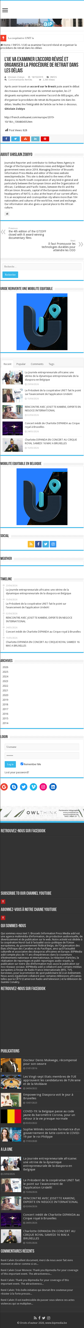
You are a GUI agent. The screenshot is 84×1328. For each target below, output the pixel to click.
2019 (5, 699)
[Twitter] (45, 544)
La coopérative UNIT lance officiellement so (32, 38)
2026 (5, 667)
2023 (5, 681)
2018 (5, 704)
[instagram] (53, 544)
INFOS (16, 44)
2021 (5, 690)
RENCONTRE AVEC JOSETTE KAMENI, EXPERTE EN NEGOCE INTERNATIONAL (50, 1200)
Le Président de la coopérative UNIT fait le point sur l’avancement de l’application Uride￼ (51, 1183)
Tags (51, 364)
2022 (5, 685)
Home (6, 44)
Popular (21, 364)
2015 (5, 718)
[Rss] (31, 544)
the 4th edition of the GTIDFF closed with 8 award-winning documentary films (27, 233)
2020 (5, 695)
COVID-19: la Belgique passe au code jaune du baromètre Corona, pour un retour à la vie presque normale (49, 1114)
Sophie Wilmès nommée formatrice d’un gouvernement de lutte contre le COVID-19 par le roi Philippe (51, 1132)
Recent (7, 364)
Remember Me (32, 764)
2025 (5, 671)
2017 (5, 709)
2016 (5, 713)
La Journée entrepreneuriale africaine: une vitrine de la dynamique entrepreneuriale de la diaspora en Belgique (51, 376)
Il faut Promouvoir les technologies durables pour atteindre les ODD (58, 245)
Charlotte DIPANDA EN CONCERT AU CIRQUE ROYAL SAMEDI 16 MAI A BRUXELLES (49, 1234)
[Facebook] (38, 544)
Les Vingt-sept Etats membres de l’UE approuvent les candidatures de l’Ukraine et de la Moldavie (52, 1080)
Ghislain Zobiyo (16, 77)
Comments (37, 364)
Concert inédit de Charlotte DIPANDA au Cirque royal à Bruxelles (51, 1216)
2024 (5, 676)
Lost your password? (17, 772)
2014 (5, 723)
